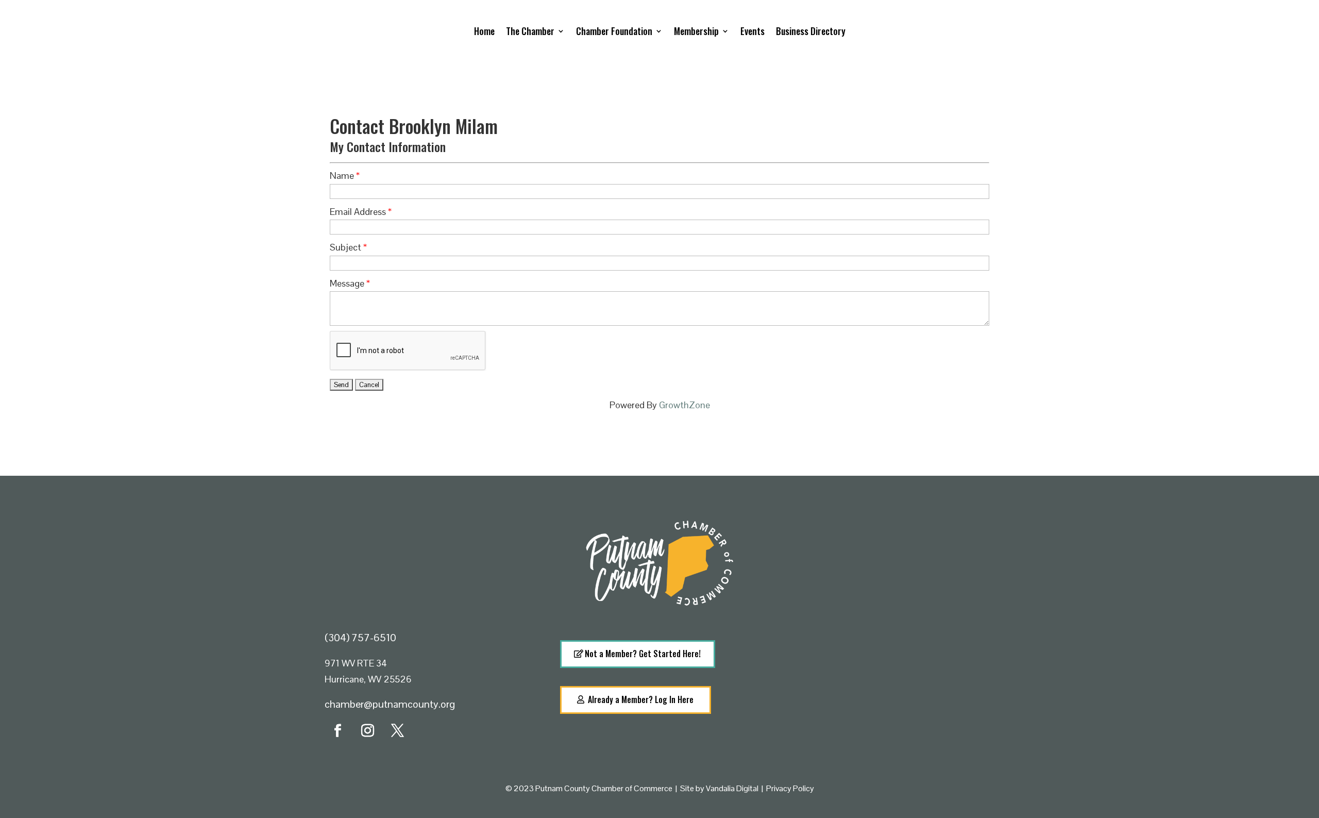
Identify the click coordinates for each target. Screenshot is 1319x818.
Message (347, 283)
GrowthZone (684, 405)
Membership (696, 31)
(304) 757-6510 (360, 637)
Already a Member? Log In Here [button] (641, 699)
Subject (345, 247)
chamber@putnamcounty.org (390, 704)
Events (752, 31)
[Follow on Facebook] (337, 731)
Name (342, 175)
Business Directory (810, 31)
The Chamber (530, 31)
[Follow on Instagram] (367, 731)
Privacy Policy (790, 788)
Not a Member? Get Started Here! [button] (643, 653)
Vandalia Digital (732, 788)
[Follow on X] (397, 731)
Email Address (358, 212)
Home (484, 31)
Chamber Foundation (614, 31)
